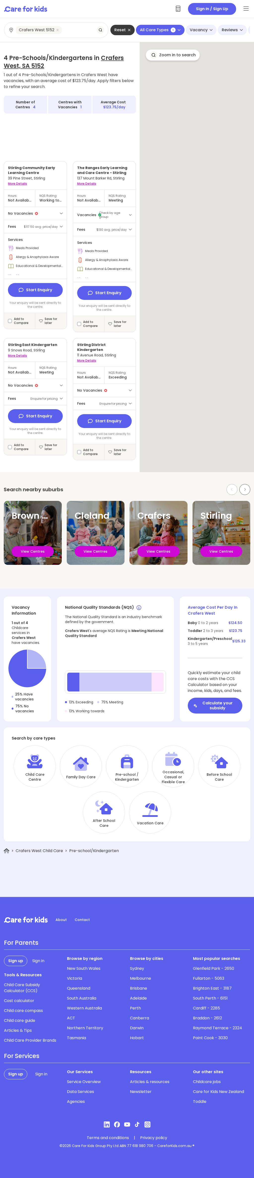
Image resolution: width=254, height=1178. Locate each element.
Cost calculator (19, 1001)
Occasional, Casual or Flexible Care (173, 777)
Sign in (38, 961)
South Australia (81, 998)
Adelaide (138, 998)
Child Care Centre (34, 777)
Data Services (80, 1091)
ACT (71, 1018)
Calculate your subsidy (217, 705)
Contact (82, 919)
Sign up (15, 961)
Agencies (76, 1101)
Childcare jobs (207, 1082)
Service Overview (84, 1082)
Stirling (216, 515)
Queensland (78, 988)
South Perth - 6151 (210, 998)
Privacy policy (153, 1137)
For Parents (21, 943)
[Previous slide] (231, 489)
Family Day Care (80, 777)
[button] (173, 55)
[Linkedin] (107, 1124)
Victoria (74, 978)
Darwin (137, 1028)
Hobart (137, 1038)
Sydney (137, 968)
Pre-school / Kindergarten (127, 777)
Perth (135, 1008)
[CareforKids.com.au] (26, 920)
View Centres (33, 551)
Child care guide (19, 1020)
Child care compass (23, 1010)
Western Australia (84, 1008)
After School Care (104, 823)
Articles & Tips (18, 1030)
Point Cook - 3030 (210, 1038)
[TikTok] (137, 1124)
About (61, 919)
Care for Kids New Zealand (218, 1091)
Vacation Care (150, 823)
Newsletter (141, 1091)
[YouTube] (127, 1124)
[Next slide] (244, 489)
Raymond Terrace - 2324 (217, 1028)
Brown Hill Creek (48, 515)
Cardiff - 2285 (206, 1008)
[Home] (6, 851)
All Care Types (157, 30)
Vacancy (199, 30)
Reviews (230, 30)
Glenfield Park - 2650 (213, 968)
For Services (21, 1056)
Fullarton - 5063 (208, 978)
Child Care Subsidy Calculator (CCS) (22, 988)
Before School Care (219, 777)
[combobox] (56, 30)
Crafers (154, 515)
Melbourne (140, 978)
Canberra (139, 1018)
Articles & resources (149, 1082)
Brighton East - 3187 (212, 988)
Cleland (92, 515)
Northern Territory (85, 1028)
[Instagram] (147, 1124)
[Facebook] (117, 1124)
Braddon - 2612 (207, 1018)
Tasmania (76, 1038)
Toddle (199, 1101)
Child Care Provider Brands (30, 1040)
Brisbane (138, 988)
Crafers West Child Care (39, 851)
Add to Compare (21, 321)
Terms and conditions (108, 1137)
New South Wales (83, 968)
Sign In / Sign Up (212, 9)
